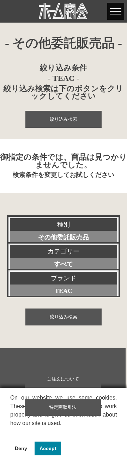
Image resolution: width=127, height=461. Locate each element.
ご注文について (63, 379)
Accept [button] (48, 448)
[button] (11, 432)
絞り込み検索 (63, 119)
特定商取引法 (63, 407)
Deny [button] (21, 448)
